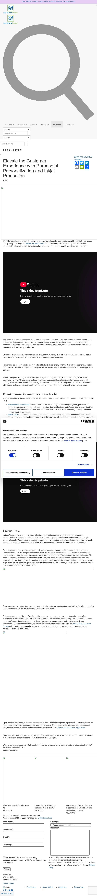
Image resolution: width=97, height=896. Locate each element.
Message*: (54, 827)
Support (44, 124)
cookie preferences (73, 441)
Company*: (8, 844)
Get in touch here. (45, 818)
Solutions (9, 124)
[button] (16, 129)
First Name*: (8, 821)
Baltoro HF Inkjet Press (35, 243)
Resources (57, 124)
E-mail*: (6, 837)
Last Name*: (8, 829)
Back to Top (8, 893)
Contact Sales (8, 883)
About (33, 124)
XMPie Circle (13, 414)
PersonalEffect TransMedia (19, 404)
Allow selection (48, 473)
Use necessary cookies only (18, 473)
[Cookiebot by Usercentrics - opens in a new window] (83, 421)
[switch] (36, 455)
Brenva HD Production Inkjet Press (71, 727)
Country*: (54, 821)
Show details (83, 464)
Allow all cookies (79, 473)
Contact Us (69, 124)
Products (21, 124)
